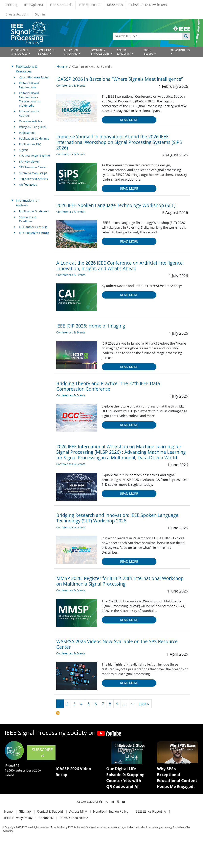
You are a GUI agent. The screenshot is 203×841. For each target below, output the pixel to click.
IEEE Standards (61, 5)
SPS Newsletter (29, 161)
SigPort (23, 150)
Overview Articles (30, 121)
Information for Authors (29, 113)
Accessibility (78, 811)
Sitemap (25, 811)
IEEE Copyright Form (32, 233)
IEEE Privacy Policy (18, 817)
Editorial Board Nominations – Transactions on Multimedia (29, 99)
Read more (129, 120)
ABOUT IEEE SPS (149, 51)
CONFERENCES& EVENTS (46, 51)
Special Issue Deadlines (27, 219)
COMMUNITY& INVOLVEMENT (100, 51)
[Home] (29, 24)
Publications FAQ (30, 144)
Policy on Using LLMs (33, 127)
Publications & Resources (26, 68)
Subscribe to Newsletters (148, 5)
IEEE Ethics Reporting (150, 811)
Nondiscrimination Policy (110, 811)
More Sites (115, 5)
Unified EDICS (28, 184)
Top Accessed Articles (33, 179)
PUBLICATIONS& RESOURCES (19, 51)
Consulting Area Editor (34, 77)
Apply (186, 36)
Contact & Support (50, 811)
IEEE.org (12, 5)
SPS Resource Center (33, 167)
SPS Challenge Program (34, 156)
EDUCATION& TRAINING (71, 51)
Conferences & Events (70, 85)
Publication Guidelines (34, 138)
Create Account (17, 14)
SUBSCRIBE (42, 749)
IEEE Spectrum (90, 5)
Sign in (40, 14)
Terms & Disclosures (73, 817)
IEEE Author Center (31, 227)
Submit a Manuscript (33, 173)
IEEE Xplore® (33, 5)
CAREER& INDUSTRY (124, 51)
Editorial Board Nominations (29, 85)
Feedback (46, 817)
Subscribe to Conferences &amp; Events (57, 713)
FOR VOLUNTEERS (180, 50)
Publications (27, 133)
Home (62, 66)
